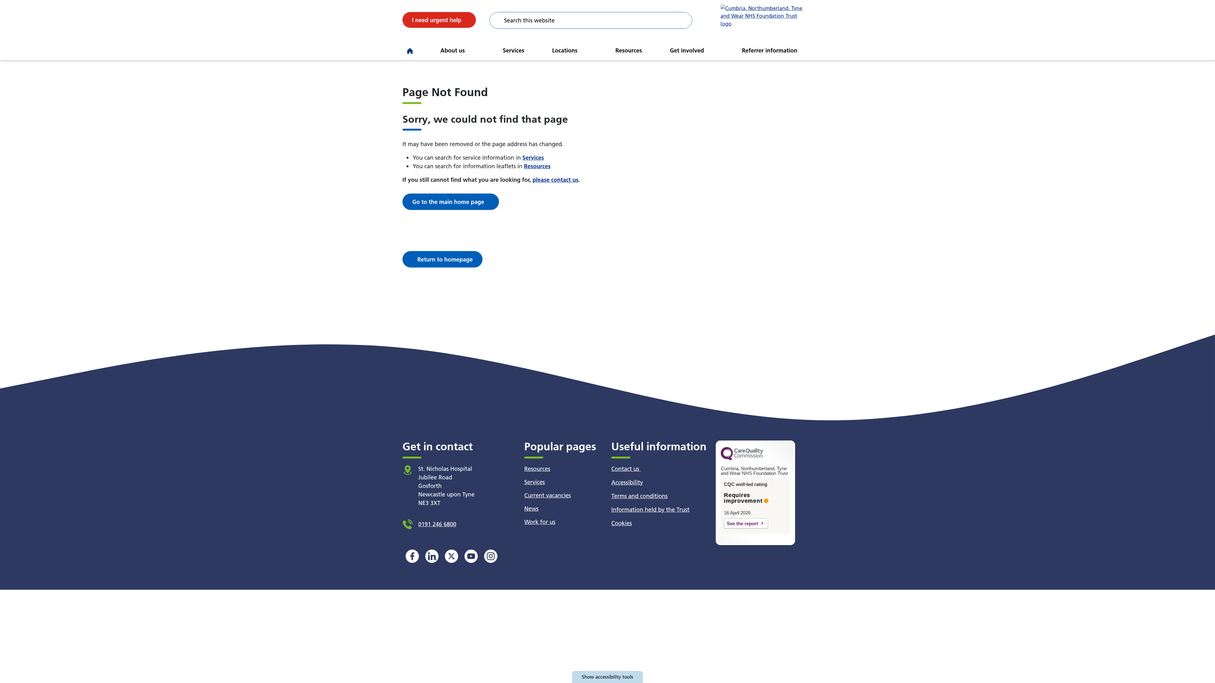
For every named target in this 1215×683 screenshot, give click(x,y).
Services (513, 50)
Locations (564, 50)
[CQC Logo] (742, 458)
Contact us (626, 468)
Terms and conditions (639, 496)
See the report (742, 523)
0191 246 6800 (437, 524)
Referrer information (769, 50)
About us (452, 50)
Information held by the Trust (650, 509)
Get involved (687, 50)
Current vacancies (547, 495)
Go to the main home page (448, 202)
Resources (628, 50)
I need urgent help (436, 20)
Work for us (539, 522)
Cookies (621, 523)
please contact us (555, 179)
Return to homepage (445, 259)
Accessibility (627, 482)
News (531, 508)
